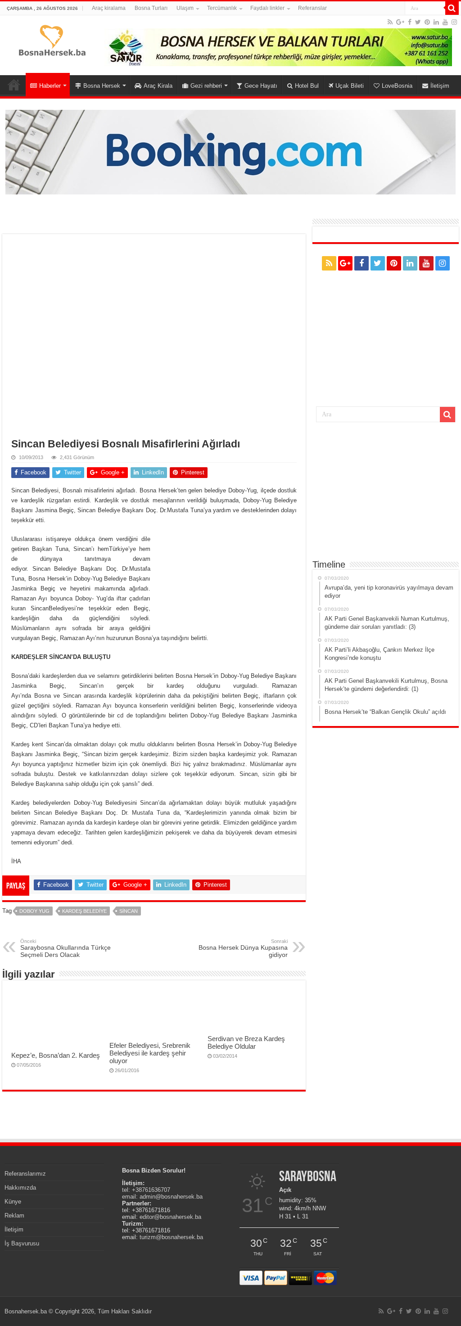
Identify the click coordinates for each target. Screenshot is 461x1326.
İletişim (439, 85)
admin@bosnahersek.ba (171, 1196)
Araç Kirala (158, 85)
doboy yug (34, 911)
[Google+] (400, 22)
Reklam (14, 1215)
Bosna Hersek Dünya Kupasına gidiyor (243, 948)
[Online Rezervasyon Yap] (230, 151)
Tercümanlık (222, 8)
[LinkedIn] (436, 22)
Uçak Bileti (349, 85)
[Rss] (390, 22)
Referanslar (312, 8)
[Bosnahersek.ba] (51, 39)
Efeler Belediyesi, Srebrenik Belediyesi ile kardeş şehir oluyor (149, 1053)
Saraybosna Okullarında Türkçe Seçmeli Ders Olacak (65, 948)
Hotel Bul (307, 85)
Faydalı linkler (267, 8)
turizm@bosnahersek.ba (171, 1237)
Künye (13, 1201)
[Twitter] (418, 22)
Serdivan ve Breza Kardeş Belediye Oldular (246, 1042)
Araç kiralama (109, 8)
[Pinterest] (427, 22)
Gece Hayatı (260, 85)
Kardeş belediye (84, 911)
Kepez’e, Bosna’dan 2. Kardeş (55, 1055)
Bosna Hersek (101, 85)
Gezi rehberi (206, 85)
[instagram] (454, 22)
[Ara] (452, 8)
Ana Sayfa (14, 84)
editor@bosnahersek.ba (170, 1216)
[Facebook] (409, 22)
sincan (128, 911)
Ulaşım (185, 8)
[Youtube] (445, 22)
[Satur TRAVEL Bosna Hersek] (278, 46)
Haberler (50, 85)
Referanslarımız (25, 1173)
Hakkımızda (20, 1187)
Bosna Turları (151, 8)
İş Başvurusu (22, 1243)
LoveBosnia (397, 85)
